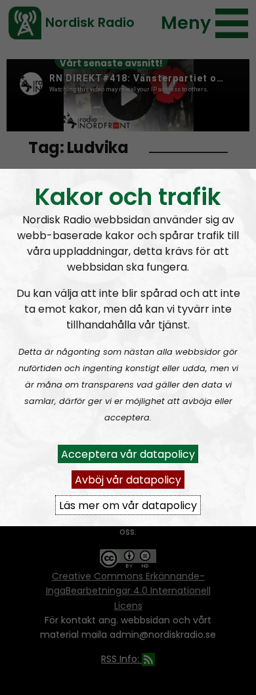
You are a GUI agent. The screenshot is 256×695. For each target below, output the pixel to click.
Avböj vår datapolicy (128, 479)
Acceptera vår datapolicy (128, 453)
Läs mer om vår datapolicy (128, 504)
